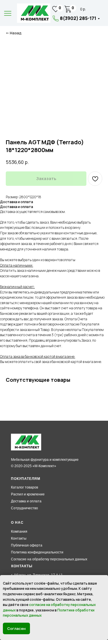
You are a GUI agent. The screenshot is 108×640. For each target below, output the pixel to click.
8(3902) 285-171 (78, 18)
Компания (19, 531)
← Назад (13, 33)
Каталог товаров (24, 487)
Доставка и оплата (26, 501)
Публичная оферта (26, 545)
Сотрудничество (24, 508)
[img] (33, 13)
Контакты (18, 538)
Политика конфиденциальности (37, 552)
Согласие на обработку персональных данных (49, 559)
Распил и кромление (28, 494)
